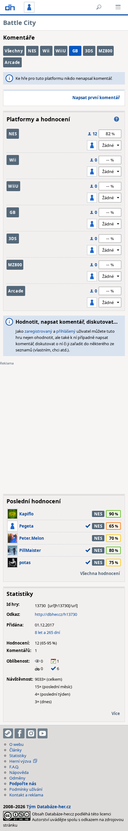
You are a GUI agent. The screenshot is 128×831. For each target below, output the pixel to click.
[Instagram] (31, 733)
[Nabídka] (118, 7)
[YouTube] (43, 733)
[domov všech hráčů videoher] (10, 7)
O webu (16, 744)
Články (15, 750)
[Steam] (8, 733)
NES (32, 51)
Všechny (14, 51)
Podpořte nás (22, 783)
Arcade (12, 62)
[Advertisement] (64, 425)
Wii (46, 51)
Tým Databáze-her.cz (48, 806)
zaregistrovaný (38, 331)
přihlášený (65, 331)
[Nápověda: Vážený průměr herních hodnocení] (116, 119)
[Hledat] (98, 7)
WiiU (61, 51)
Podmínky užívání (25, 789)
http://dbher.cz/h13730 (56, 614)
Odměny (17, 778)
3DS (89, 51)
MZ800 (105, 51)
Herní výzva (20, 761)
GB (75, 51)
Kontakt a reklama (26, 795)
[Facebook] (20, 733)
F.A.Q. (14, 767)
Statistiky (17, 755)
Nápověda (19, 772)
